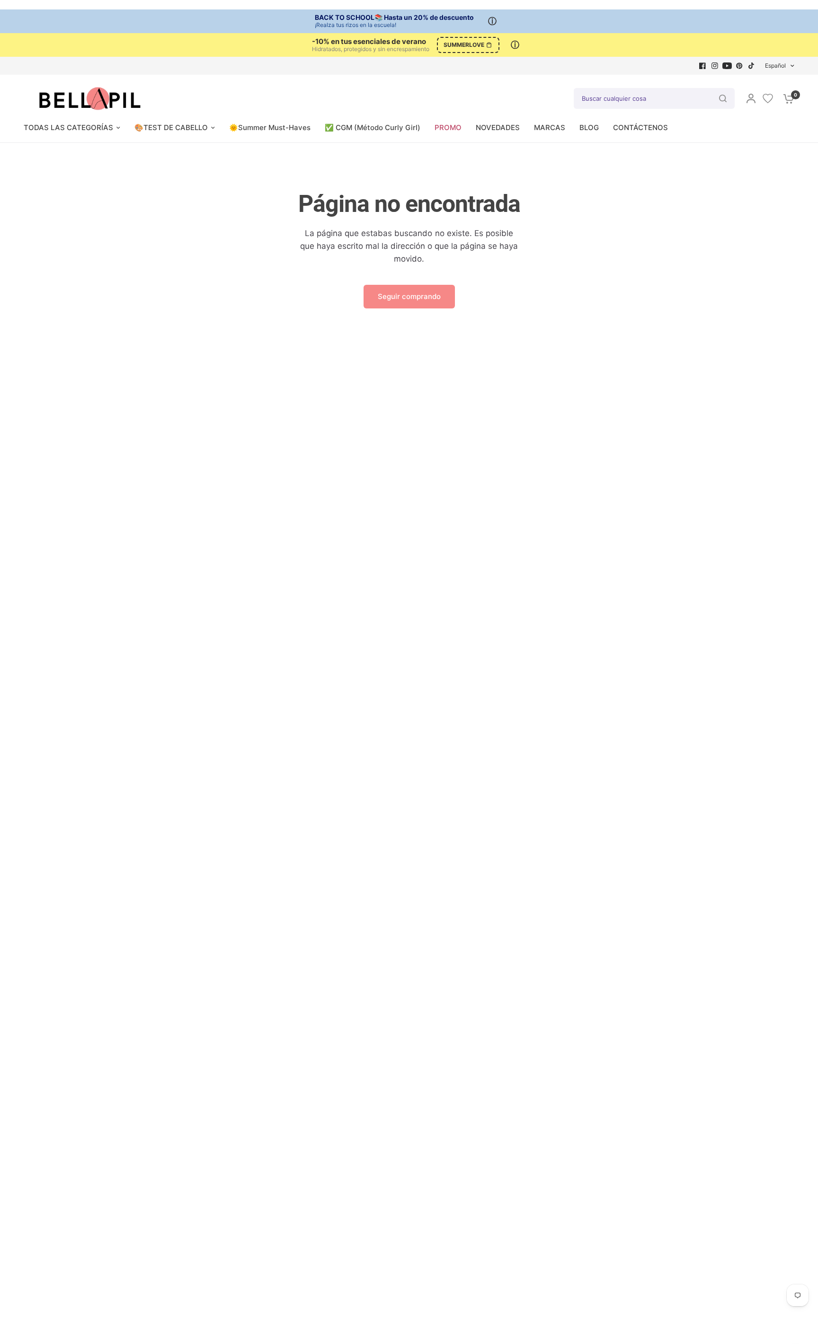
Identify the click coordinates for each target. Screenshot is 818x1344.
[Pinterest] (739, 66)
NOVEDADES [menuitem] (498, 127)
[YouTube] (727, 66)
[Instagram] (715, 66)
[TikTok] (752, 66)
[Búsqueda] (723, 98)
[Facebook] (702, 66)
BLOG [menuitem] (589, 127)
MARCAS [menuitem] (549, 127)
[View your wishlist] (768, 98)
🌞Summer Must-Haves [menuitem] (270, 127)
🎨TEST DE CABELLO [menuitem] (171, 127)
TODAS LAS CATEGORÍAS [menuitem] (68, 127)
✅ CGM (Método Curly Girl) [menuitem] (372, 127)
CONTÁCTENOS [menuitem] (640, 127)
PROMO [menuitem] (448, 127)
